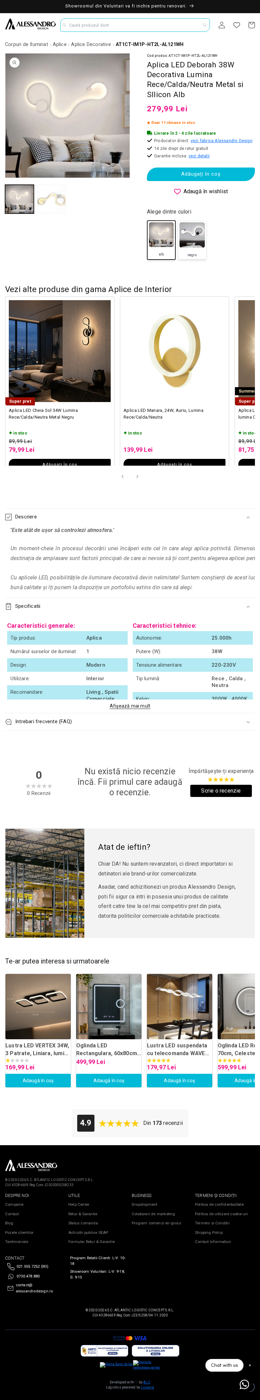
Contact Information (213, 1242)
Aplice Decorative (91, 44)
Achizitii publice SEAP (88, 1232)
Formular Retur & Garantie (91, 1242)
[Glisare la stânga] (122, 476)
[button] (130, 517)
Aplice (60, 44)
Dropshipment (144, 1204)
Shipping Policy (209, 1232)
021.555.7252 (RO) (32, 1266)
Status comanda (83, 1223)
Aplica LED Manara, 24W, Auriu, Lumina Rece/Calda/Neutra (163, 414)
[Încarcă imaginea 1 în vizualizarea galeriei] (19, 199)
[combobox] (135, 25)
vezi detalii (199, 155)
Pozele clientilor (19, 1232)
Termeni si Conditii (212, 1223)
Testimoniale (16, 1242)
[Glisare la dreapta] (137, 476)
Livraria (147, 1387)
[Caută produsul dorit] (204, 25)
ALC (146, 1382)
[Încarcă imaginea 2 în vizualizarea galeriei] (51, 199)
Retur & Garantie (82, 1214)
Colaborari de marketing (153, 1214)
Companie (14, 1204)
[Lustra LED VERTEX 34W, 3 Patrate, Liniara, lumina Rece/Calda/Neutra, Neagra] (38, 1006)
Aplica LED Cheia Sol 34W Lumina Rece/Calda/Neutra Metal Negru (43, 414)
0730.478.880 (28, 1276)
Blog (9, 1223)
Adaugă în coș (38, 1080)
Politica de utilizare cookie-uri (221, 1214)
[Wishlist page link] (236, 25)
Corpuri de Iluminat (26, 44)
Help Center (78, 1204)
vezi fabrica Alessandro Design (222, 140)
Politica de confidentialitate (219, 1204)
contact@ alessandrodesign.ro (34, 1288)
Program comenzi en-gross (156, 1223)
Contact (12, 1214)
